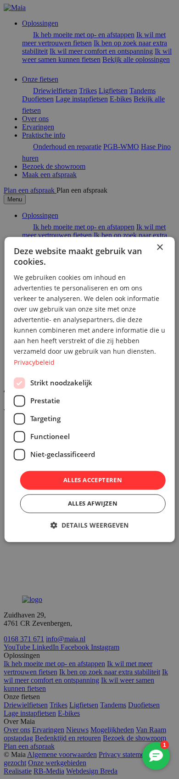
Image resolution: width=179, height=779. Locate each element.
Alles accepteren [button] (92, 480)
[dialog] (90, 389)
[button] (89, 525)
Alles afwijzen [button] (93, 504)
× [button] (159, 247)
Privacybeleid (34, 362)
